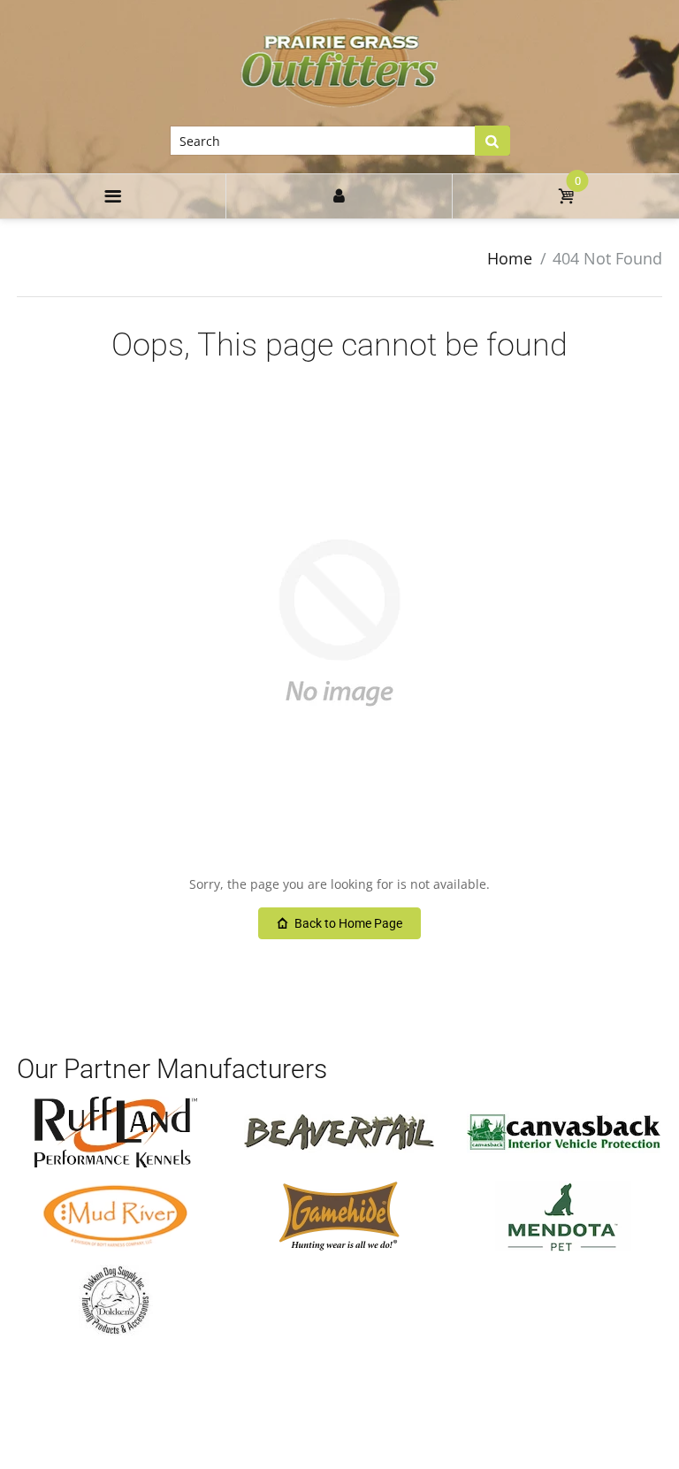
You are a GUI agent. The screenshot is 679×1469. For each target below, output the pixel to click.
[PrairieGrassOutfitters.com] (339, 62)
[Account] (339, 196)
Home (509, 258)
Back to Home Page (348, 923)
